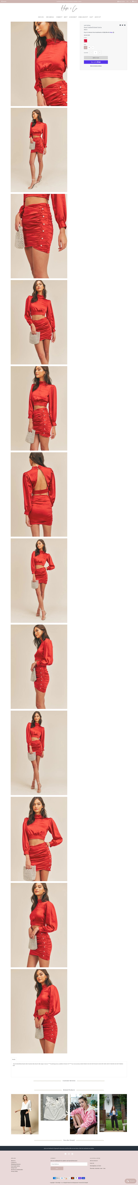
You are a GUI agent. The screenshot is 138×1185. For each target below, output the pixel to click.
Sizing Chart (14, 1167)
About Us (97, 17)
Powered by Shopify (83, 1182)
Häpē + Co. (60, 1182)
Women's (58, 17)
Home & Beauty (83, 17)
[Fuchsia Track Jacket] (83, 1113)
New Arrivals (50, 17)
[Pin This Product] (124, 25)
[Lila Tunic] (25, 1113)
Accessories (72, 17)
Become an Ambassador (17, 1169)
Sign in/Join (122, 1)
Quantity (86, 52)
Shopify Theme (67, 1182)
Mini (65, 17)
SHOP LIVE (41, 17)
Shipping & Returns (16, 1164)
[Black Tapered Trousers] (113, 1112)
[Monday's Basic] (54, 1107)
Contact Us (13, 1162)
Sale (91, 17)
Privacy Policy (14, 1171)
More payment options (96, 65)
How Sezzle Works (15, 1166)
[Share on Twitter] (122, 25)
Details (13, 1059)
